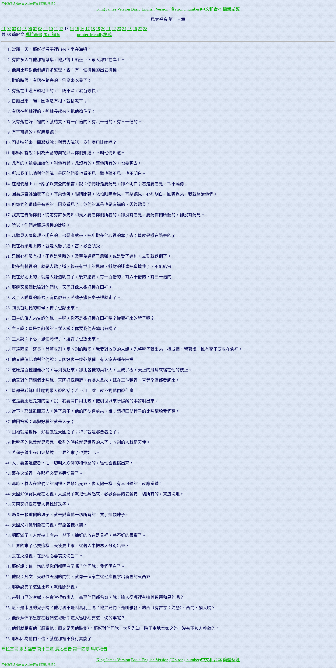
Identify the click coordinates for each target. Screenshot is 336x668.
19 (98, 28)
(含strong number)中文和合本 (195, 9)
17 (87, 28)
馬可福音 (51, 34)
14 (72, 28)
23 (119, 28)
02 (9, 28)
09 (45, 28)
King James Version (113, 9)
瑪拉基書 (34, 34)
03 (14, 28)
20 (103, 28)
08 (40, 28)
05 (24, 28)
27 (140, 28)
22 (114, 28)
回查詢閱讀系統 (11, 3)
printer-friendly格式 (94, 34)
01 (3, 28)
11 (56, 28)
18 (93, 28)
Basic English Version (149, 9)
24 (124, 28)
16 (82, 28)
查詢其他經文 (30, 3)
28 (145, 28)
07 (35, 28)
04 (19, 28)
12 (61, 28)
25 (129, 28)
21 (108, 28)
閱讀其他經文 (47, 3)
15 (77, 28)
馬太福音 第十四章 (72, 649)
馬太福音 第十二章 (36, 649)
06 (30, 28)
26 (135, 28)
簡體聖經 (231, 9)
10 (51, 28)
